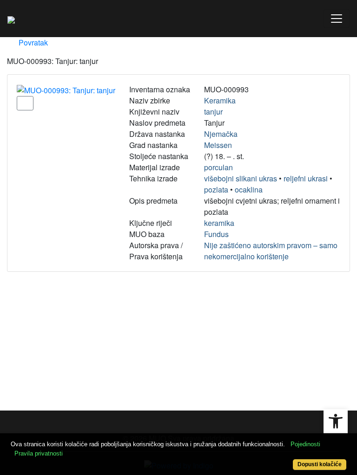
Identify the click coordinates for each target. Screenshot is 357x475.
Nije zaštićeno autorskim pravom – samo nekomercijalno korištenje (270, 251)
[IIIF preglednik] (25, 103)
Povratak (32, 42)
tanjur (213, 111)
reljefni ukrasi (306, 178)
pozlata (216, 189)
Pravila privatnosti (38, 453)
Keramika (220, 100)
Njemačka (221, 133)
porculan (218, 167)
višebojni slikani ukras (240, 178)
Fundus (216, 234)
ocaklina (249, 189)
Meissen (218, 145)
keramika (219, 223)
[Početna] (11, 18)
